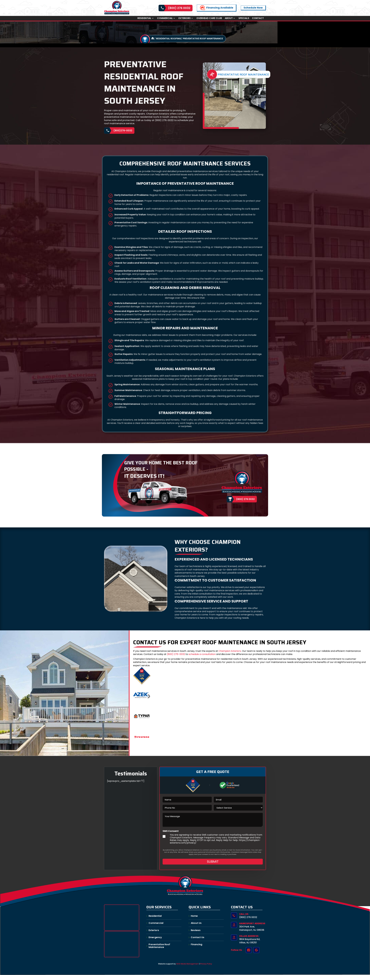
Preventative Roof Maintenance (203, 38)
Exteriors (184, 18)
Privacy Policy (206, 964)
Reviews (195, 930)
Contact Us (197, 937)
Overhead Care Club (209, 18)
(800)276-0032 (122, 130)
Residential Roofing (168, 38)
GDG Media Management (187, 964)
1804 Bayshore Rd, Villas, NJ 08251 (249, 941)
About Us (196, 923)
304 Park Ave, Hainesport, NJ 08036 (251, 928)
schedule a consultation (202, 654)
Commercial (165, 18)
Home (194, 916)
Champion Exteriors (230, 651)
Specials (243, 18)
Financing (196, 944)
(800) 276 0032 (179, 8)
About (229, 18)
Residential (144, 18)
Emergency (155, 937)
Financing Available (219, 7)
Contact (258, 18)
